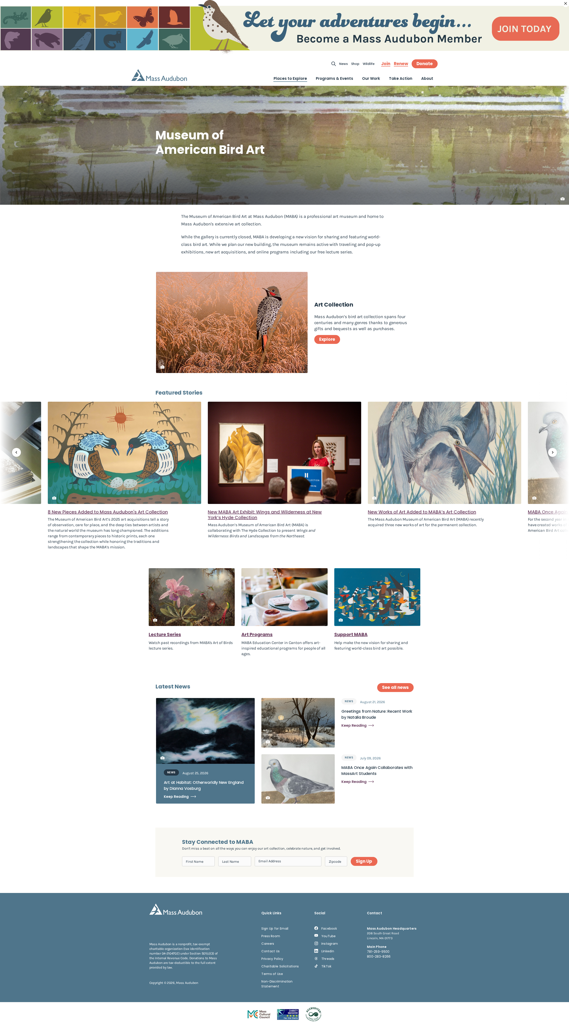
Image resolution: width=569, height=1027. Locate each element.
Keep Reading (176, 796)
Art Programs (256, 634)
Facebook (329, 928)
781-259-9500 (378, 951)
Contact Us (270, 951)
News (343, 64)
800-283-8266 (379, 956)
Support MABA (351, 634)
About (427, 78)
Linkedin (327, 951)
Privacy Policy (272, 959)
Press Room (270, 936)
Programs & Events (334, 78)
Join (385, 64)
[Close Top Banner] (565, 3)
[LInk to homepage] (159, 75)
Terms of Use (272, 974)
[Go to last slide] (16, 452)
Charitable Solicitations (280, 966)
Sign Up (364, 861)
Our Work (371, 78)
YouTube (328, 936)
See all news (395, 687)
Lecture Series (165, 634)
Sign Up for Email (274, 928)
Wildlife (369, 64)
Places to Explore (290, 78)
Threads (328, 959)
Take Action (400, 78)
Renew (401, 64)
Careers (267, 943)
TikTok (326, 966)
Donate (425, 64)
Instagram (329, 943)
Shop (355, 64)
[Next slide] (552, 452)
